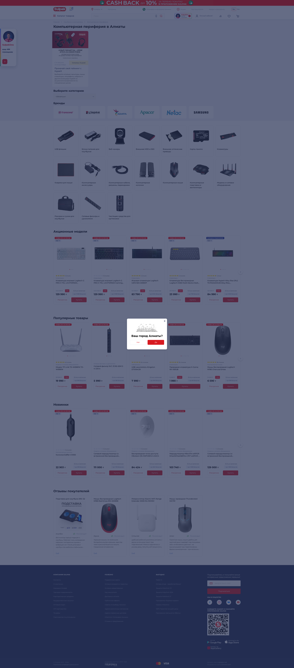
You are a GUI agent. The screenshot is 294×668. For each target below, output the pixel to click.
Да (156, 342)
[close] (164, 321)
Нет (138, 342)
